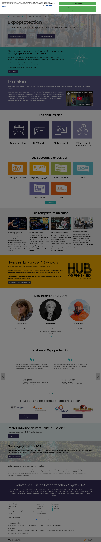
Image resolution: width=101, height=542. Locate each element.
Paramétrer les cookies (77, 3)
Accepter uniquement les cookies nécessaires (77, 7)
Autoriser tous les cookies (77, 10)
